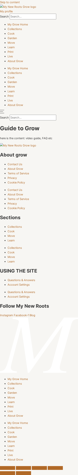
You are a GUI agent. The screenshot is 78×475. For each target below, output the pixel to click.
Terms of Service (18, 173)
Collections (15, 29)
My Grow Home (18, 24)
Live (10, 56)
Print (10, 52)
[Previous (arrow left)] (7, 473)
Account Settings (19, 284)
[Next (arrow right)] (23, 473)
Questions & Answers (21, 280)
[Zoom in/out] (7, 468)
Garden (12, 38)
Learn (11, 47)
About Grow (15, 61)
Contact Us (15, 164)
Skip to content (10, 2)
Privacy (12, 178)
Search (4, 16)
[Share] (39, 468)
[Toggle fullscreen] (23, 468)
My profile (6, 11)
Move (11, 42)
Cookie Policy (16, 182)
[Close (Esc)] (55, 468)
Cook (11, 33)
